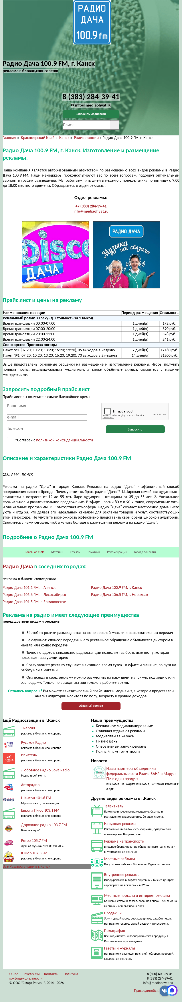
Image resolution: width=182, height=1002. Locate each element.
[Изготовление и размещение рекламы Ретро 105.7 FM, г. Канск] (9, 845)
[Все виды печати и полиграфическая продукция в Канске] (97, 940)
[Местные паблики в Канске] (97, 867)
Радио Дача (18, 567)
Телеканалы (114, 806)
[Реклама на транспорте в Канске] (97, 851)
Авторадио (30, 785)
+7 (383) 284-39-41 (91, 206)
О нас (13, 974)
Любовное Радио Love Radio (45, 770)
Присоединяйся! (146, 991)
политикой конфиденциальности (64, 441)
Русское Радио (33, 743)
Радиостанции (86, 138)
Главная (9, 138)
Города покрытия (145, 552)
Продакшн (113, 913)
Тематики (93, 552)
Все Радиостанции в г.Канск (26, 867)
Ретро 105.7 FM (34, 841)
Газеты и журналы (119, 948)
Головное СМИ (35, 552)
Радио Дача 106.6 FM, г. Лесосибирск (34, 595)
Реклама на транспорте (124, 841)
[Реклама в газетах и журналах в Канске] (97, 958)
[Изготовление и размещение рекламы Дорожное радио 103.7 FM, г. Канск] (9, 833)
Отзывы (75, 552)
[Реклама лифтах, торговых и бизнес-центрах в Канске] (97, 888)
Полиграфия (114, 931)
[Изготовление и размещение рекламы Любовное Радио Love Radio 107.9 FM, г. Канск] (9, 778)
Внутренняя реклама (122, 875)
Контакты (51, 974)
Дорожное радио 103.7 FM (44, 825)
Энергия (28, 728)
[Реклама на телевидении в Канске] (97, 816)
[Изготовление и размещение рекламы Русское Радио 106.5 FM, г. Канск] (9, 747)
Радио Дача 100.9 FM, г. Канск (116, 588)
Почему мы (31, 974)
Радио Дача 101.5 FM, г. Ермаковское (34, 602)
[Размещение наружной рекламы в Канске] (97, 833)
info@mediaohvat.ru (91, 211)
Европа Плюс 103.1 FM (40, 811)
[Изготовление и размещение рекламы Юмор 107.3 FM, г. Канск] (9, 861)
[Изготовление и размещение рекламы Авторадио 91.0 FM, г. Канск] (9, 791)
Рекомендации (117, 552)
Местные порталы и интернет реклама (137, 896)
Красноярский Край (38, 138)
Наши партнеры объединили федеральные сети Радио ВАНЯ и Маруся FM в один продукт (141, 774)
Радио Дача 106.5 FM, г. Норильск (119, 595)
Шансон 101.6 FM (36, 798)
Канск (64, 138)
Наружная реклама (120, 824)
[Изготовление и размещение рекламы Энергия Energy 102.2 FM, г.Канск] (9, 735)
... (115, 789)
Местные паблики (119, 859)
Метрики (57, 552)
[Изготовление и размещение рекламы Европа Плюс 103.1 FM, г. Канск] (9, 818)
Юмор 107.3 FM (34, 853)
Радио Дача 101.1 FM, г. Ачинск (29, 588)
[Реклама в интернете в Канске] (97, 904)
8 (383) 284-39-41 (160, 978)
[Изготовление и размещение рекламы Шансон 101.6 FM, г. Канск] (9, 803)
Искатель (29, 755)
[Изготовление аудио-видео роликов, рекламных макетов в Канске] (97, 923)
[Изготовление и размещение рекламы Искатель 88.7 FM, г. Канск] (9, 763)
